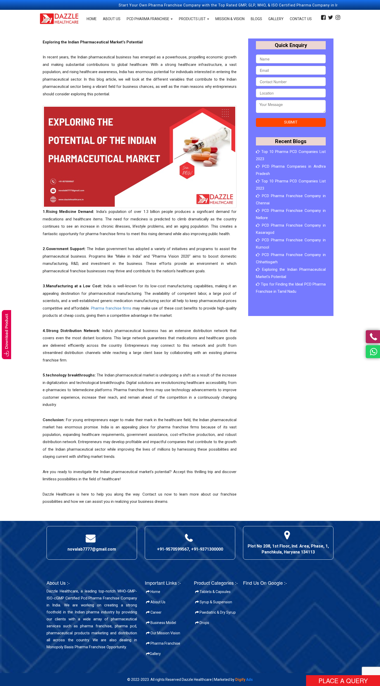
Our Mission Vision (165, 633)
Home (92, 19)
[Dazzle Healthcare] (59, 19)
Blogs (256, 19)
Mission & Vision (230, 19)
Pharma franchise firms (111, 308)
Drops (204, 623)
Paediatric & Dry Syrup (217, 612)
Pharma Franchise (165, 643)
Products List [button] (193, 19)
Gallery (276, 19)
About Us (111, 19)
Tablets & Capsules (215, 592)
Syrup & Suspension (215, 602)
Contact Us (301, 19)
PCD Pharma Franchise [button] (148, 19)
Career (156, 612)
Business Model (163, 623)
